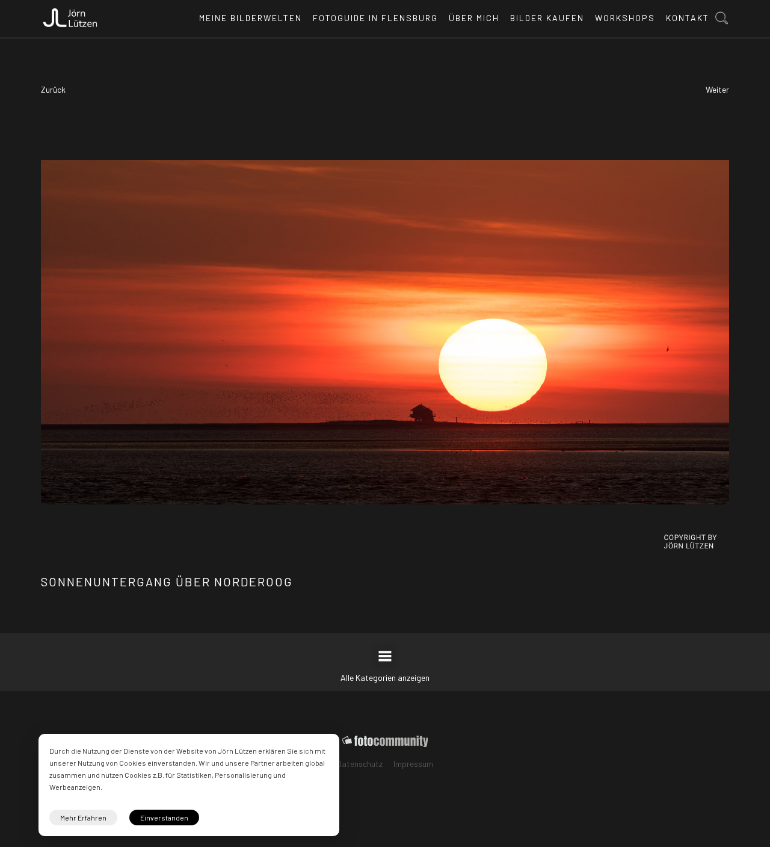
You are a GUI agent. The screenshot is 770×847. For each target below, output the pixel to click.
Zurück (53, 89)
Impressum (413, 764)
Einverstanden (164, 817)
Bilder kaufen (547, 18)
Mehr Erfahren (83, 817)
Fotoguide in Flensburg (375, 18)
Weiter (717, 89)
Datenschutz (360, 764)
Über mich (474, 18)
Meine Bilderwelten (250, 18)
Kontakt (687, 18)
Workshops (625, 18)
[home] (70, 14)
